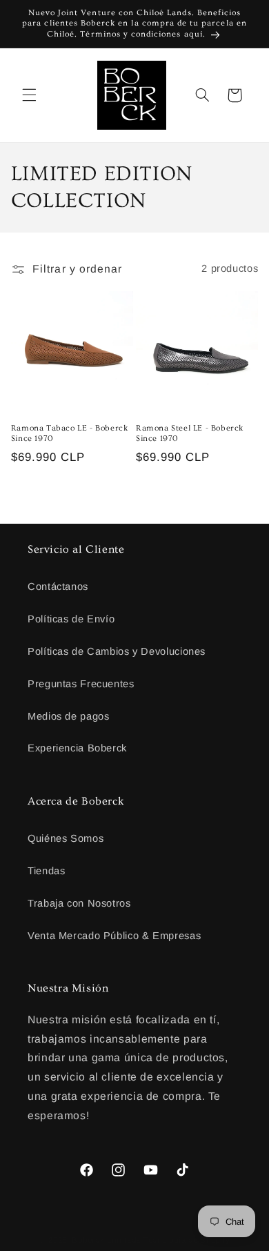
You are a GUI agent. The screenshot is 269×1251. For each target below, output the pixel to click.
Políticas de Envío (71, 618)
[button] (29, 95)
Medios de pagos (68, 716)
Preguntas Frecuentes (81, 683)
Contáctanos (58, 586)
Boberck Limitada (106, 1240)
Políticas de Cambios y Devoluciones (117, 651)
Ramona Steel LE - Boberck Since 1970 (189, 434)
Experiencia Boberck (77, 747)
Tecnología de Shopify (186, 1240)
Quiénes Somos (65, 838)
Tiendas (46, 870)
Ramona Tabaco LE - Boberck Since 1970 (69, 434)
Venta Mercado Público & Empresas (114, 935)
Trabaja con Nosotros (79, 903)
